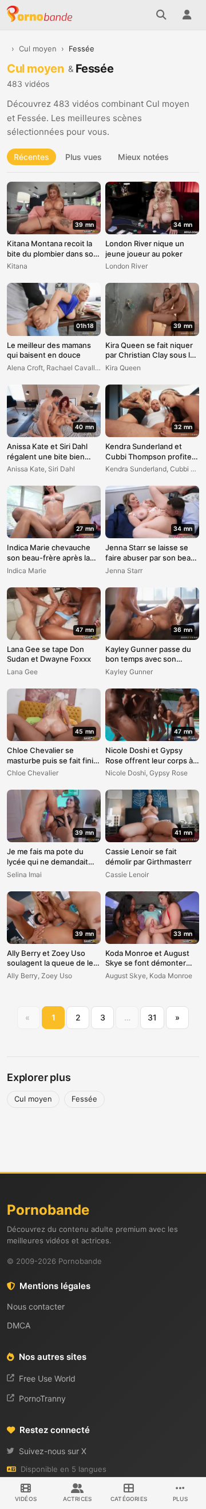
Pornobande (41, 15)
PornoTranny (42, 1398)
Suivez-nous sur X (52, 1451)
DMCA (18, 1325)
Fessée (84, 1098)
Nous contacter (36, 1306)
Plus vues (83, 157)
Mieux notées (143, 157)
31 (152, 1017)
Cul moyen (38, 48)
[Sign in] (186, 14)
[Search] (161, 14)
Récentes (31, 157)
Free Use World (47, 1378)
